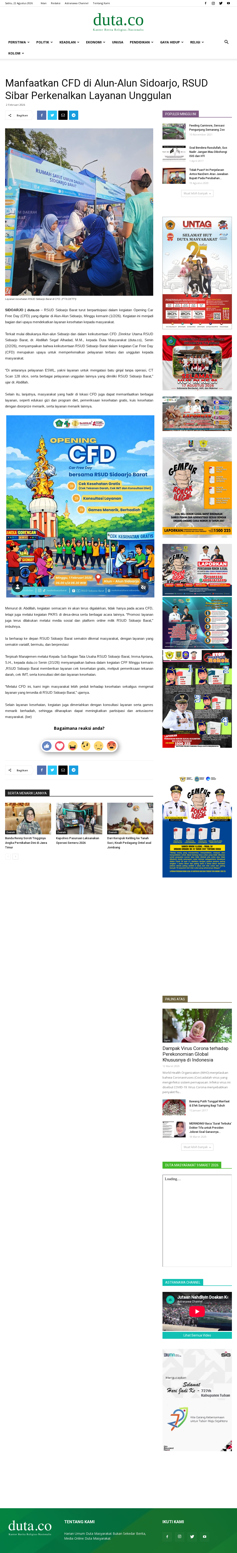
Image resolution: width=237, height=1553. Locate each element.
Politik (42, 42)
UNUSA (117, 42)
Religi (195, 42)
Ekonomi (94, 42)
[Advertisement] (197, 958)
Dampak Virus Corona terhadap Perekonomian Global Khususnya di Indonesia (195, 1054)
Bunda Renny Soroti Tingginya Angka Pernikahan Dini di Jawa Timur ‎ (26, 842)
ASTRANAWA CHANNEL (182, 1282)
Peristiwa (17, 42)
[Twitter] (220, 3)
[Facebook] (205, 3)
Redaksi (55, 3)
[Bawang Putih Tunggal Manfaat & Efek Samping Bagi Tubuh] (174, 1107)
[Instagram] (213, 3)
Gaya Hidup (170, 42)
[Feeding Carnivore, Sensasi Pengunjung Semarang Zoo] (174, 131)
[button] (226, 42)
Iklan (44, 3)
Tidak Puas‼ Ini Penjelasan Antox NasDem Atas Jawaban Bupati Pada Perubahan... (208, 174)
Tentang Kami (101, 3)
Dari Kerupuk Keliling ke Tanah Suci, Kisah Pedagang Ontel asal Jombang (129, 842)
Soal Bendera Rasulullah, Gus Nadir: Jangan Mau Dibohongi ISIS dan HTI (208, 152)
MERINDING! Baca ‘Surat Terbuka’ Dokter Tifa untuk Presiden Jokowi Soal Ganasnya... (210, 1128)
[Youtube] (228, 3)
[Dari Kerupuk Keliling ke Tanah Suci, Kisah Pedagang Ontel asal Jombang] (130, 818)
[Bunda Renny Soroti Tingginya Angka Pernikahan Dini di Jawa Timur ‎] (28, 818)
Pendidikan (140, 42)
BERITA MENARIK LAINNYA (27, 793)
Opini (167, 1040)
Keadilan (67, 42)
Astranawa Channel (76, 3)
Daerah (10, 832)
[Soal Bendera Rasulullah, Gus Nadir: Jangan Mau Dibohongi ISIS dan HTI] (174, 154)
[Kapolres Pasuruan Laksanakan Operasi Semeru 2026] (79, 818)
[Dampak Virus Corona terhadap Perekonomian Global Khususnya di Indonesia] (197, 1026)
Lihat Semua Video (197, 1335)
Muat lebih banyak (196, 193)
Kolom (14, 53)
